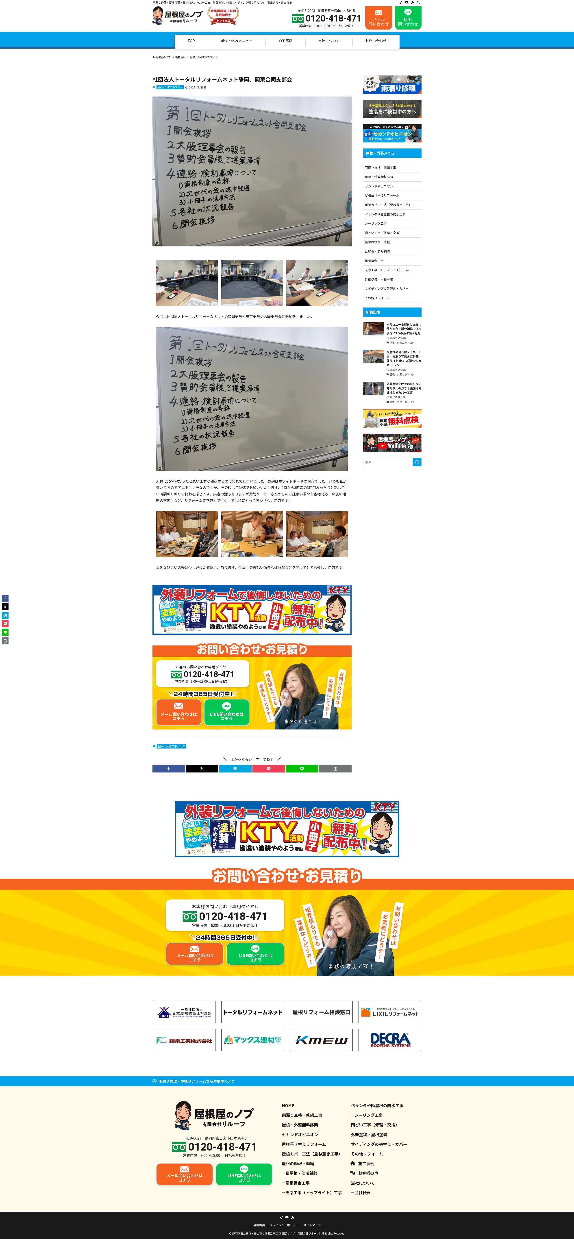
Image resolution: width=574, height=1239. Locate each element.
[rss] (412, 2)
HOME (288, 1105)
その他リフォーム (377, 298)
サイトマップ (312, 1225)
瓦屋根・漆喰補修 (377, 251)
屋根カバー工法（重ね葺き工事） (388, 204)
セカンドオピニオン (379, 186)
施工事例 (366, 1163)
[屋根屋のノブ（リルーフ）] (195, 15)
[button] (168, 768)
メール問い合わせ (379, 21)
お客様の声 (368, 1173)
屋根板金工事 (374, 260)
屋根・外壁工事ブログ (170, 87)
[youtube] (407, 2)
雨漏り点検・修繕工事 (380, 167)
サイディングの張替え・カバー (387, 288)
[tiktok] (401, 2)
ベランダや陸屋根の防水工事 (385, 214)
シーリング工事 (376, 223)
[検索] (418, 2)
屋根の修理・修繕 (377, 242)
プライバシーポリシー (284, 1225)
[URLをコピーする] (335, 768)
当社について (363, 1183)
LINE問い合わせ (408, 21)
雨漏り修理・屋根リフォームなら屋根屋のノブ (197, 1081)
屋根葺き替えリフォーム (382, 195)
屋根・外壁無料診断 (379, 176)
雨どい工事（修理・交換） (383, 232)
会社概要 (362, 1192)
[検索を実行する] (417, 462)
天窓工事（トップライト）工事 (387, 270)
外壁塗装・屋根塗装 (379, 279)
